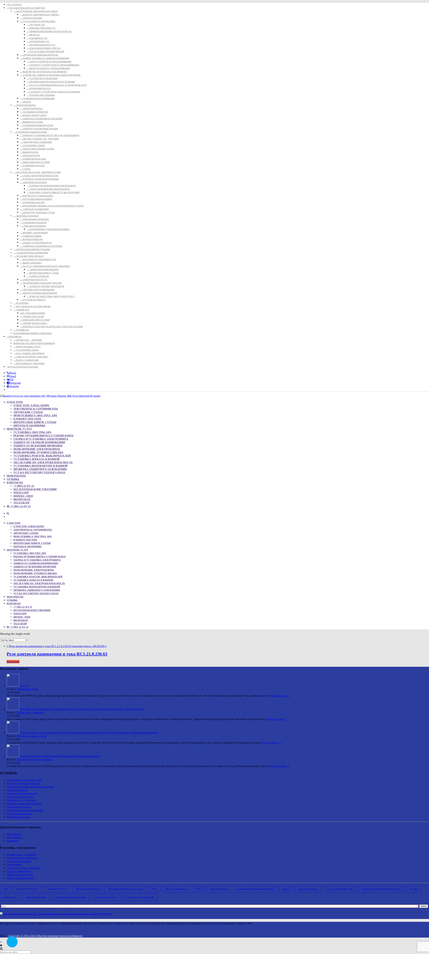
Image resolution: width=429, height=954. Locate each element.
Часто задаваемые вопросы (23, 783)
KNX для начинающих (32, 313)
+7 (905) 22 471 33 (23, 485)
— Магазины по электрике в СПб (38, 259)
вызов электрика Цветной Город (381, 889)
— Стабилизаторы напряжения (37, 98)
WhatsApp (21, 492)
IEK (5, 889)
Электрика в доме (27, 689)
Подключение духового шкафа (38, 452)
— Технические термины (41, 95)
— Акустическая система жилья (31, 306)
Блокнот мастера (27, 418)
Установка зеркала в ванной (36, 459)
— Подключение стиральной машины (48, 229)
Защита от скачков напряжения (39, 442)
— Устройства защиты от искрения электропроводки (50, 75)
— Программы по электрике (28, 363)
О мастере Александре (31, 405)
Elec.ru (425, 923)
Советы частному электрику (24, 867)
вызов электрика (308, 889)
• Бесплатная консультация (22, 367)
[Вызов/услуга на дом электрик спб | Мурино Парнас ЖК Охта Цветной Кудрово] (50, 395)
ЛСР (154, 889)
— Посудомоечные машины (36, 199)
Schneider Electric (27, 889)
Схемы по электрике (19, 861)
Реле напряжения (176, 889)
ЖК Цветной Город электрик (125, 889)
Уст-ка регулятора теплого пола (39, 472)
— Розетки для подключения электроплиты (51, 186)
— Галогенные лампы (32, 145)
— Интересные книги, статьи (43, 273)
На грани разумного (19, 806)
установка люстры (106, 897)
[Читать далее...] (280, 695)
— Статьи (25, 169)
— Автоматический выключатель (39, 55)
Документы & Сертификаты (35, 408)
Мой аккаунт (14, 837)
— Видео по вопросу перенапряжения (48, 68)
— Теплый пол (21, 330)
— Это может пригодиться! (28, 256)
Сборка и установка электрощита (40, 439)
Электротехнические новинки (34, 759)
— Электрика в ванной (26, 216)
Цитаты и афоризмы (29, 425)
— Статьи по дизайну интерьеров (45, 286)
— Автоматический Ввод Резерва (31, 249)
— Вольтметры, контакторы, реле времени (43, 72)
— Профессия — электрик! (27, 340)
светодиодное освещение (70, 897)
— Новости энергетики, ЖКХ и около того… (51, 296)
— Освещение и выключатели (36, 125)
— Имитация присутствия (35, 162)
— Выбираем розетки (31, 122)
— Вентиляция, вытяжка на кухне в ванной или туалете (52, 206)
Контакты (15, 482)
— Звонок (25, 102)
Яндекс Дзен (23, 496)
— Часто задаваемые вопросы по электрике (45, 266)
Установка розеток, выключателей (42, 455)
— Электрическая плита (33, 182)
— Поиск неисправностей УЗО (43, 48)
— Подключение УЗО (38, 41)
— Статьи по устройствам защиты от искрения (53, 92)
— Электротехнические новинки (38, 293)
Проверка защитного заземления (40, 469)
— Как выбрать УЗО (37, 38)
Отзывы (13, 479)
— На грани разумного (33, 300)
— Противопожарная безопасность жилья (51, 82)
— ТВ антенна (21, 303)
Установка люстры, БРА (32, 432)
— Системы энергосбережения (37, 290)
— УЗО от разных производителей (45, 51)
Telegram (21, 502)
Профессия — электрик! (21, 800)
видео (285, 889)
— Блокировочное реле (33, 159)
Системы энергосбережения (24, 803)
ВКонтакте (22, 499)
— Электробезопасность (33, 280)
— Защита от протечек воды (35, 243)
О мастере (15, 402)
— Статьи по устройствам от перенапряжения (53, 65)
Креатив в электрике (19, 813)
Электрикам (14, 864)
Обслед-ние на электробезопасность (43, 462)
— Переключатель (30, 155)
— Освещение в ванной (33, 223)
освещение (10, 897)
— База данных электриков (28, 353)
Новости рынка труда (20, 874)
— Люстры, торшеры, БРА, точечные (39, 139)
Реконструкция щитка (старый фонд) (43, 435)
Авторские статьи (28, 412)
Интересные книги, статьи (34, 422)
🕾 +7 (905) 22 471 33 (19, 506)
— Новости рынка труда (27, 347)
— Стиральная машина (33, 226)
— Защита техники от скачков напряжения (44, 58)
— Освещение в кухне (32, 166)
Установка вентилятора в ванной (40, 465)
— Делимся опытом (38, 276)
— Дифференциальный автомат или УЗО (49, 31)
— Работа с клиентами (26, 360)
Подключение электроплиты (36, 449)
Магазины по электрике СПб (24, 780)
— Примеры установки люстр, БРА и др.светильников (49, 135)
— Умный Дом (21, 310)
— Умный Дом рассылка (33, 323)
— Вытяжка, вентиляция (34, 233)
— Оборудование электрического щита (35, 11)
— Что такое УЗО (36, 25)
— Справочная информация (42, 269)
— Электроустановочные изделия (39, 129)
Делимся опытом (17, 790)
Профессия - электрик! (30, 712)
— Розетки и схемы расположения (39, 179)
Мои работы (16, 475)
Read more (13, 661)
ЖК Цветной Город (87, 889)
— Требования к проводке (34, 219)
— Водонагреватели (31, 239)
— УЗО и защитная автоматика (37, 21)
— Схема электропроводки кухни (39, 176)
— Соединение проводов (34, 112)
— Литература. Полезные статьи (37, 212)
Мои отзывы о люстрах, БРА (35, 415)
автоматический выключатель (255, 889)
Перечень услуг (19, 428)
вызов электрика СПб (340, 889)
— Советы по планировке (34, 209)
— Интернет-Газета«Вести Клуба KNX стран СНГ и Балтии (51, 326)
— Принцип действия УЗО (41, 28)
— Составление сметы (25, 350)
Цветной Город (219, 889)
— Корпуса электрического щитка (39, 15)
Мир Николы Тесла (18, 817)
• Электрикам (14, 337)
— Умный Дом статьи (32, 316)
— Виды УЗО (33, 35)
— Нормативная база (39, 88)
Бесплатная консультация (35, 489)
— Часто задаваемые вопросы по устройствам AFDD (56, 85)
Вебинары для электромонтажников (34, 343)
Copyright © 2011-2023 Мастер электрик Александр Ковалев (45, 935)
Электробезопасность (20, 796)
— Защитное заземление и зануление (41, 119)
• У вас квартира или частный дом (26, 8)
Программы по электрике (22, 857)
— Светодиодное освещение (36, 142)
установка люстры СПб (140, 897)
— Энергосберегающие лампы (37, 149)
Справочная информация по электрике (30, 786)
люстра (413, 889)
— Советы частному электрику (30, 357)
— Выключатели (29, 152)
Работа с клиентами (19, 871)
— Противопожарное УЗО (41, 45)
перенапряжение (35, 897)
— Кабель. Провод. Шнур (33, 115)
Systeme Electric (57, 889)
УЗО (198, 889)
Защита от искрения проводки (37, 445)
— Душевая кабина (31, 236)
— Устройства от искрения (42, 78)
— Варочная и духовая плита (36, 196)
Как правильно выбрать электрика (32, 333)
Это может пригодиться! (31, 736)
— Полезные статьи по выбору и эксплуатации (53, 192)
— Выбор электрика (31, 263)
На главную (14, 834)
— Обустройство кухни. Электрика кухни (37, 172)
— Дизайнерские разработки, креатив (41, 283)
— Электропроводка (24, 105)
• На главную (14, 5)
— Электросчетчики (31, 18)
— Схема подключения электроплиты (48, 189)
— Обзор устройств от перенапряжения (49, 62)
